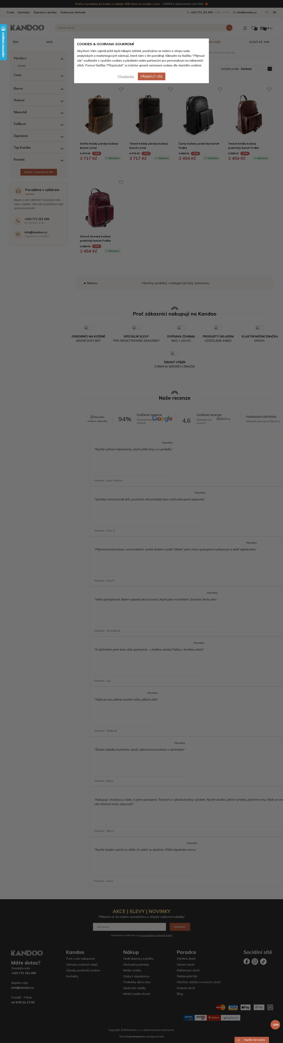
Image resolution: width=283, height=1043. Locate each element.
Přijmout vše (152, 76)
